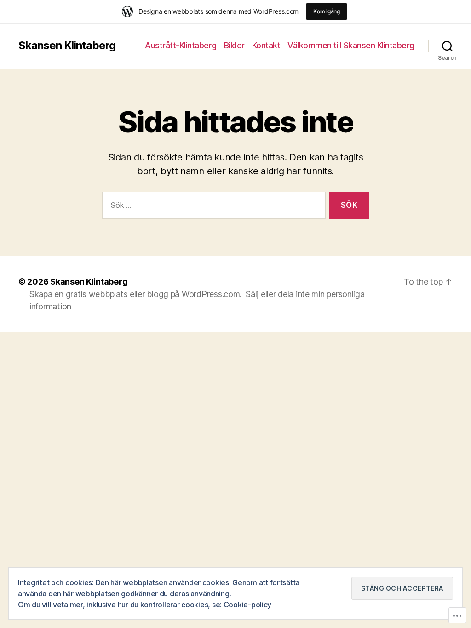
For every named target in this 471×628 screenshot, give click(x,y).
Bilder (234, 45)
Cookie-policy (248, 604)
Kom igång (326, 11)
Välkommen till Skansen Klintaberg (350, 45)
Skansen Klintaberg (66, 45)
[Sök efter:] (212, 207)
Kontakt (266, 45)
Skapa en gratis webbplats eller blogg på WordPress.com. (135, 294)
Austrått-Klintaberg (181, 45)
